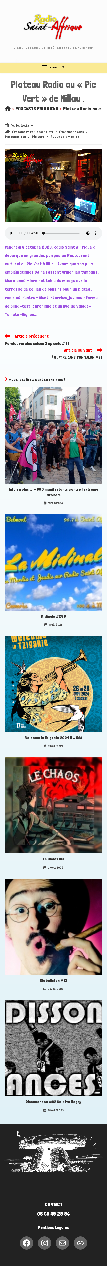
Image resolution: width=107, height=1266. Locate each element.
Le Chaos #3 (53, 859)
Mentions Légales (53, 1227)
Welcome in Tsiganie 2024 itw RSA (53, 737)
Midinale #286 (53, 616)
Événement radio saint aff (33, 132)
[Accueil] (8, 109)
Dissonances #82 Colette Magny (54, 1102)
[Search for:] (61, 67)
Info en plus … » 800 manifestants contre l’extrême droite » (53, 492)
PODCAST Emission (65, 137)
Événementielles (71, 132)
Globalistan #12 (53, 980)
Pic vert (38, 137)
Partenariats (15, 137)
